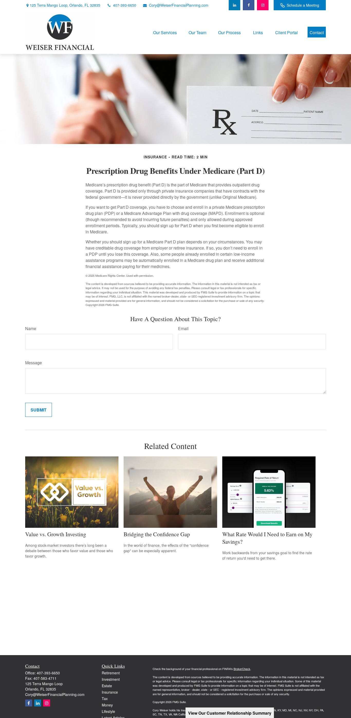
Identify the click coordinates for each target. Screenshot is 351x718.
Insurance (110, 692)
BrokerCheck (242, 669)
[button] (165, 32)
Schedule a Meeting (303, 5)
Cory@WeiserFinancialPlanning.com (178, 5)
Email (183, 328)
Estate (107, 685)
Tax (105, 698)
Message (33, 363)
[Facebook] (248, 5)
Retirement (111, 672)
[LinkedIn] (234, 5)
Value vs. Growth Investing (55, 534)
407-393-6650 (124, 5)
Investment (111, 679)
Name (30, 328)
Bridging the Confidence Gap (157, 534)
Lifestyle (108, 711)
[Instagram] (46, 703)
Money (107, 704)
